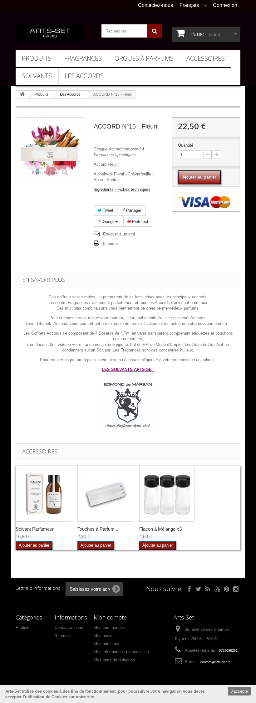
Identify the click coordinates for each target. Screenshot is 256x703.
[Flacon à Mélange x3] (167, 494)
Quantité (185, 145)
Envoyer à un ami (119, 234)
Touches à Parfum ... (98, 529)
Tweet (107, 210)
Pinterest (139, 221)
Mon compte (110, 617)
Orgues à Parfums (144, 58)
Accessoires (205, 58)
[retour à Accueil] (22, 95)
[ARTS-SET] (50, 32)
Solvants (37, 76)
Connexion (225, 5)
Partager (133, 210)
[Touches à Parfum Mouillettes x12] (105, 494)
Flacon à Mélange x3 (160, 529)
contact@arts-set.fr (215, 662)
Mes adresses (106, 643)
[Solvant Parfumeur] (43, 494)
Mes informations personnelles (121, 652)
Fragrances (83, 58)
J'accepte (239, 691)
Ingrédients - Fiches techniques (122, 189)
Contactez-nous (155, 5)
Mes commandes (109, 627)
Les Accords (84, 76)
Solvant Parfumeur (35, 529)
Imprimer (111, 243)
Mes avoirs (104, 635)
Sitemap (62, 635)
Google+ (109, 221)
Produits (37, 58)
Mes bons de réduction (114, 660)
